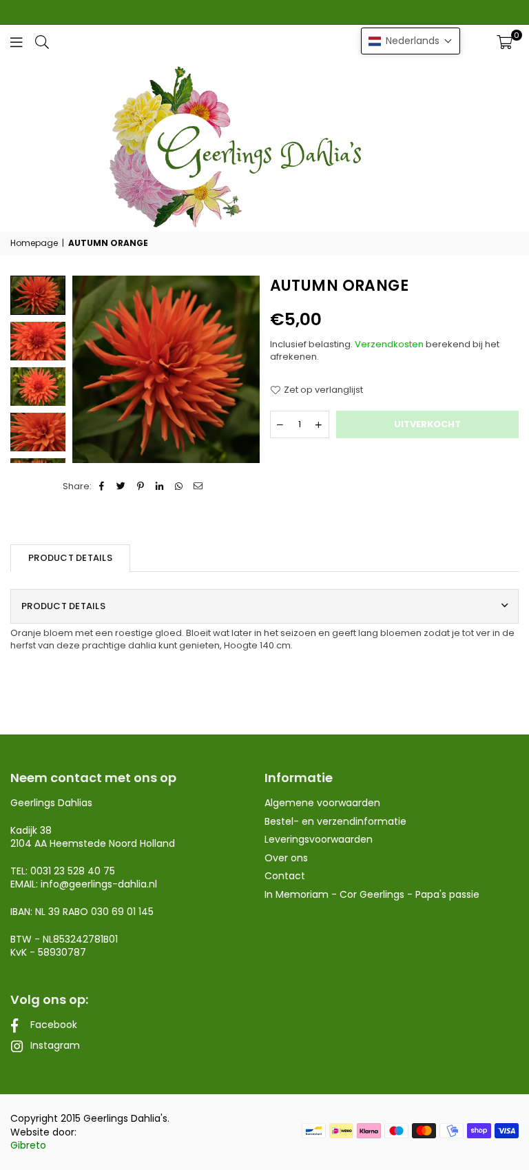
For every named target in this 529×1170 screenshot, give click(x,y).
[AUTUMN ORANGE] (37, 341)
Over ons (286, 858)
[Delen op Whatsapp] (179, 486)
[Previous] (91, 369)
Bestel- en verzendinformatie (335, 821)
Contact (284, 876)
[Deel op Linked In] (160, 486)
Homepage (34, 243)
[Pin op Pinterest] (141, 486)
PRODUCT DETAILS (70, 557)
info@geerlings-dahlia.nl (99, 884)
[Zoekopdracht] (42, 41)
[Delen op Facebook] (102, 486)
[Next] (241, 369)
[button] (504, 42)
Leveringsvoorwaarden (318, 839)
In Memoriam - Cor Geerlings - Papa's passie (371, 894)
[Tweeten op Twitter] (121, 486)
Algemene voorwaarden (322, 803)
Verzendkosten (389, 344)
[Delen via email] (199, 486)
